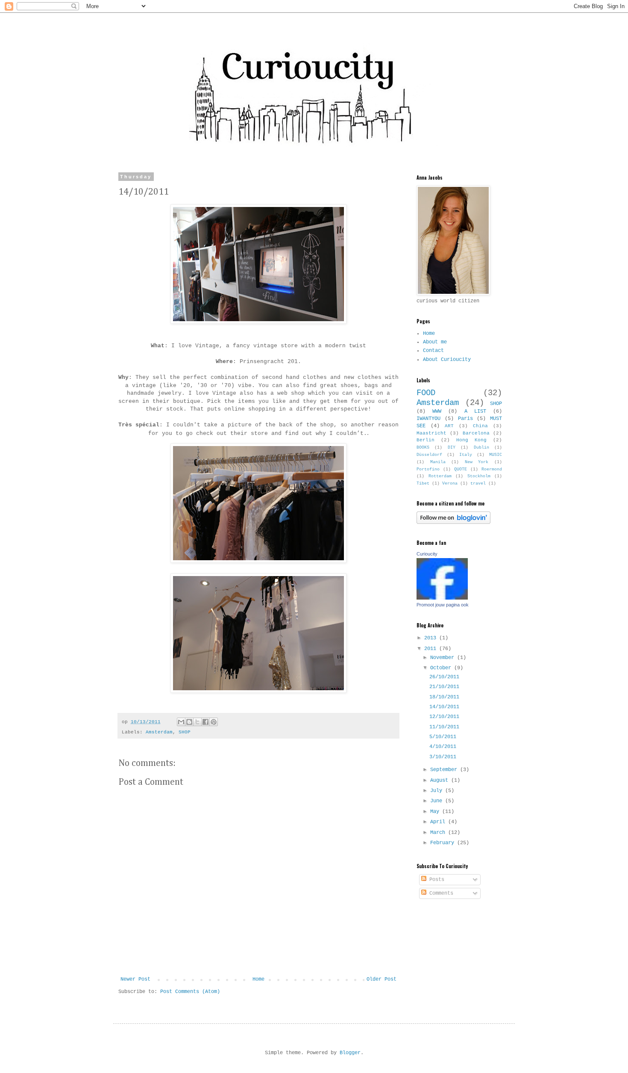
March (439, 833)
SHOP (185, 732)
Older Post (381, 979)
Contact (433, 351)
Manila (438, 462)
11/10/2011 (444, 727)
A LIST (475, 411)
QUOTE (460, 469)
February (443, 843)
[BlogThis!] (189, 722)
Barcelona (476, 433)
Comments (439, 893)
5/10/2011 (442, 737)
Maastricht (431, 433)
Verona (450, 483)
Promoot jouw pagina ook (443, 604)
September (445, 770)
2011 (431, 649)
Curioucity (427, 553)
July (437, 791)
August (440, 780)
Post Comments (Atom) (190, 992)
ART (449, 426)
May (436, 812)
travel (478, 483)
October (442, 668)
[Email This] (181, 722)
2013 (431, 638)
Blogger (350, 1053)
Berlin (425, 440)
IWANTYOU (428, 419)
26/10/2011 (444, 677)
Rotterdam (440, 476)
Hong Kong (471, 440)
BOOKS (423, 447)
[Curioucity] (442, 598)
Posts (435, 880)
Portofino (428, 469)
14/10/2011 (444, 707)
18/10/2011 (444, 697)
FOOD (426, 393)
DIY (451, 447)
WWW (436, 411)
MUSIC (495, 454)
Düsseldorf (429, 454)
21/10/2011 (444, 687)
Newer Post (135, 979)
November (443, 658)
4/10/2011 (442, 747)
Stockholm (478, 476)
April (439, 822)
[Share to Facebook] (205, 722)
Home (258, 979)
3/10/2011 (442, 757)
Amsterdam (159, 732)
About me (435, 342)
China (480, 426)
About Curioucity (447, 360)
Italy (465, 454)
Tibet (423, 483)
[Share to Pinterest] (213, 722)
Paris (465, 419)
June (437, 801)
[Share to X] (197, 722)
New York (477, 462)
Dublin (481, 447)
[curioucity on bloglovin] (453, 523)
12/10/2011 (444, 717)
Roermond (491, 469)
